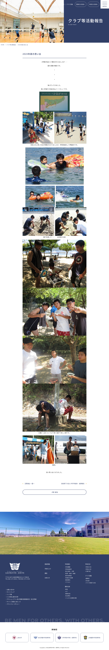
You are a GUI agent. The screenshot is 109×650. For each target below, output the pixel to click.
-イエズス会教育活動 (71, 598)
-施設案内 (67, 580)
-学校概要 (67, 567)
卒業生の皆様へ (93, 4)
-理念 (66, 589)
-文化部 (87, 580)
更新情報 (47, 564)
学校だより (48, 569)
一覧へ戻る (54, 492)
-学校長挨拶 (68, 569)
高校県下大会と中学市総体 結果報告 (73, 483)
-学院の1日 (88, 567)
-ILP (66, 591)
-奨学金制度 (68, 575)
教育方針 (54, 4)
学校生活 (61, 4)
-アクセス (67, 582)
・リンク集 (8, 594)
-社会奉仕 (67, 596)
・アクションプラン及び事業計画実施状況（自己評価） (21, 599)
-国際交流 (67, 593)
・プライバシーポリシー (12, 604)
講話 (46, 573)
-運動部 (87, 578)
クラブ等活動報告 (11, 45)
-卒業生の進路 (69, 578)
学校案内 (47, 4)
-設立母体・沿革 (69, 571)
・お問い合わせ (9, 589)
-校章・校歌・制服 (70, 573)
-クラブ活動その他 (90, 583)
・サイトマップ (9, 592)
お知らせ (47, 578)
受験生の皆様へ (80, 4)
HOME (2, 45)
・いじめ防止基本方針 (11, 597)
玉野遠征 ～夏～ (28, 483)
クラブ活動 (70, 4)
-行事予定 (88, 571)
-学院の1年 (88, 569)
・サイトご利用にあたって (13, 601)
